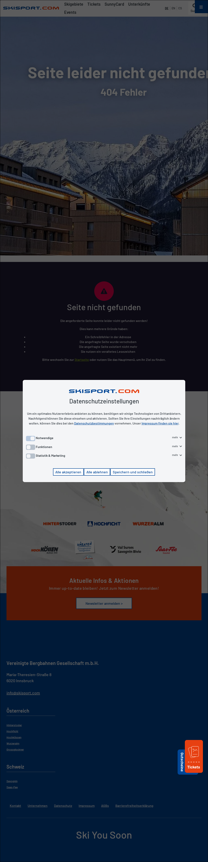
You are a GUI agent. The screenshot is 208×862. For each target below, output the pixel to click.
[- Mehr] (194, 773)
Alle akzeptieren (68, 472)
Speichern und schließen (133, 472)
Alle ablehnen (97, 472)
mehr (175, 437)
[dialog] (104, 431)
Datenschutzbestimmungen (94, 423)
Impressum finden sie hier (160, 423)
